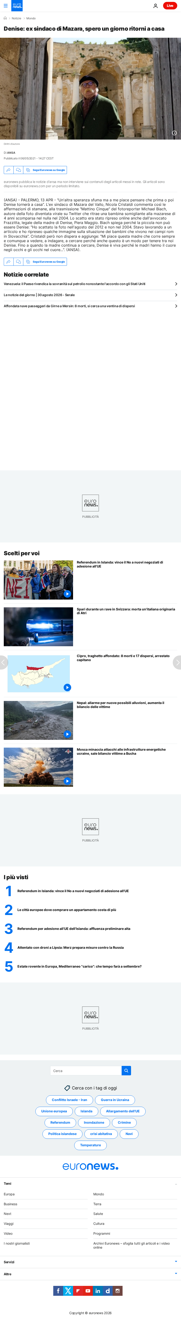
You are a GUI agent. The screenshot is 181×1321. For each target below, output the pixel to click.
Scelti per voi (21, 553)
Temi (7, 1183)
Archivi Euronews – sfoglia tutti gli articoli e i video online (131, 1245)
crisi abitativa (101, 1134)
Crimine (124, 1123)
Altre (7, 1274)
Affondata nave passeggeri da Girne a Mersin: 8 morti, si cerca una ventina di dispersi (69, 306)
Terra (97, 1204)
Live (170, 6)
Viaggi (8, 1224)
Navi (129, 1134)
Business (10, 1204)
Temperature (90, 1145)
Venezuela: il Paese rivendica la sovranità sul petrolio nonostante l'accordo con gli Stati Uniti (74, 284)
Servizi (9, 1262)
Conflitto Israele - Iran (69, 1100)
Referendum (60, 1123)
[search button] (126, 1070)
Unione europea (54, 1111)
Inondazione (94, 1123)
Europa (9, 1194)
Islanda (86, 1111)
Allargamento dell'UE (123, 1111)
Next (7, 1214)
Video (8, 1233)
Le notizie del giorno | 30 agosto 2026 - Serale (39, 295)
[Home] (5, 18)
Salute (98, 1214)
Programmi (101, 1233)
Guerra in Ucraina (115, 1100)
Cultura (98, 1224)
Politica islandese (62, 1134)
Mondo (31, 18)
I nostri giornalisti (17, 1243)
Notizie (16, 18)
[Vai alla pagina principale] (17, 5)
